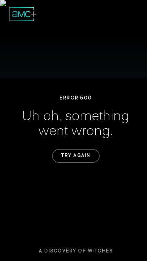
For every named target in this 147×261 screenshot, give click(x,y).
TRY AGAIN (76, 155)
